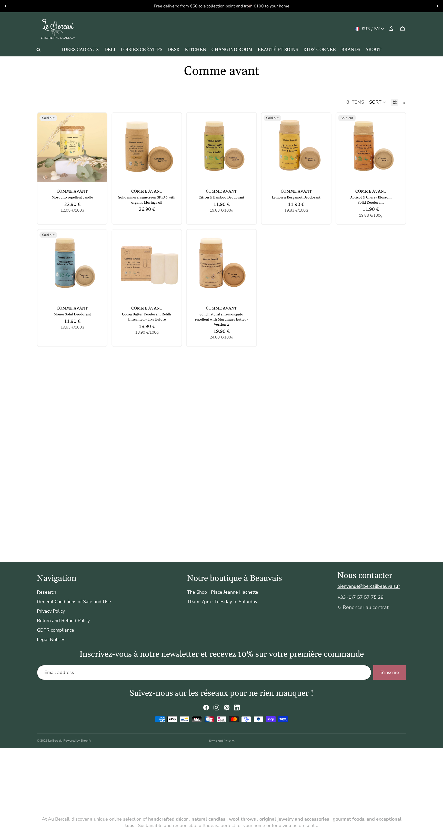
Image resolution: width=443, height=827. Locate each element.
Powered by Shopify (77, 741)
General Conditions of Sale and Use (74, 602)
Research (46, 592)
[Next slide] (437, 6)
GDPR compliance (55, 630)
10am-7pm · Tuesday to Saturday (222, 602)
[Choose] (173, 174)
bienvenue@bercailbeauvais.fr (368, 586)
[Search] (38, 49)
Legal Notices (51, 639)
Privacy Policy (51, 611)
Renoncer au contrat (366, 607)
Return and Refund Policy (63, 620)
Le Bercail (55, 741)
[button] (377, 102)
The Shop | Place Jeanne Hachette (222, 592)
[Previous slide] (5, 6)
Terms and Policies (222, 741)
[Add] (248, 174)
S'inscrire (389, 672)
